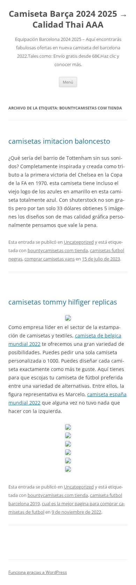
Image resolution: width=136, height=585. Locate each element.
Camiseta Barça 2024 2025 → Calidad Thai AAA (68, 19)
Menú (68, 82)
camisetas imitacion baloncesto (59, 141)
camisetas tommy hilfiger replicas (62, 302)
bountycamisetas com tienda (58, 250)
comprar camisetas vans (49, 259)
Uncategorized (79, 242)
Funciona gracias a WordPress (37, 572)
